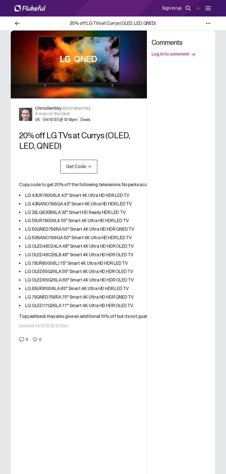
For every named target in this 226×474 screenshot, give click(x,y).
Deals (85, 119)
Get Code (76, 166)
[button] (23, 339)
